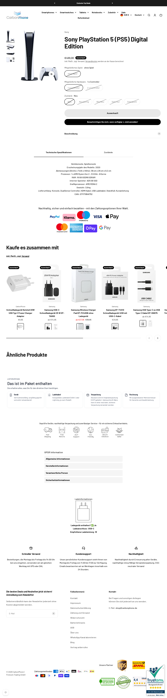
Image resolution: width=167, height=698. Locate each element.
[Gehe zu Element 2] (10, 47)
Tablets (82, 12)
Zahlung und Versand (80, 613)
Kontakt (74, 598)
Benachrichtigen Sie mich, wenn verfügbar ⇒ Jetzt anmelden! (112, 122)
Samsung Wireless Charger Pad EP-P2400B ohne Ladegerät (83, 313)
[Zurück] (54, 3)
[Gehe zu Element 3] (10, 54)
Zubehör (112, 12)
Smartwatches (67, 12)
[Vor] (112, 3)
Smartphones (48, 12)
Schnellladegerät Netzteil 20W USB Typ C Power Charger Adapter (20, 313)
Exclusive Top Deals (83, 3)
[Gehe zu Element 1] (10, 36)
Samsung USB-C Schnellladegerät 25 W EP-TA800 (52, 313)
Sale (123, 12)
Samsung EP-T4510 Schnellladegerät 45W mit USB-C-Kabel (115, 313)
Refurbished (83, 18)
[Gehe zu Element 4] (10, 60)
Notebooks (97, 12)
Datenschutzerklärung (80, 608)
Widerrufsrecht (77, 617)
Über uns (74, 632)
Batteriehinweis (77, 622)
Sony (66, 32)
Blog (72, 642)
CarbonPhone (20, 306)
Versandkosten (91, 61)
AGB (72, 627)
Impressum (75, 603)
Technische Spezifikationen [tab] (59, 152)
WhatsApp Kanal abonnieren (83, 637)
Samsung (52, 306)
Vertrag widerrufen (79, 647)
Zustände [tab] (108, 152)
